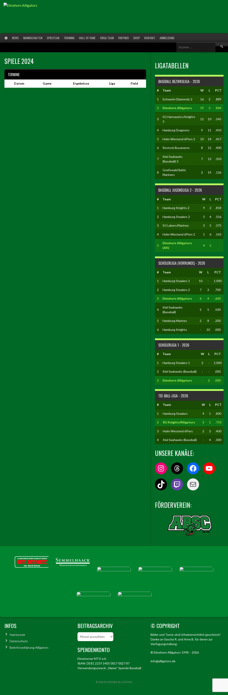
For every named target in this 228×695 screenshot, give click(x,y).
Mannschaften (32, 37)
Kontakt (149, 37)
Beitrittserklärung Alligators (29, 647)
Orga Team (107, 37)
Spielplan (53, 37)
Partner (123, 37)
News (15, 37)
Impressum (17, 634)
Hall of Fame (87, 37)
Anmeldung (167, 37)
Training (69, 37)
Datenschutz (19, 641)
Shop (136, 37)
